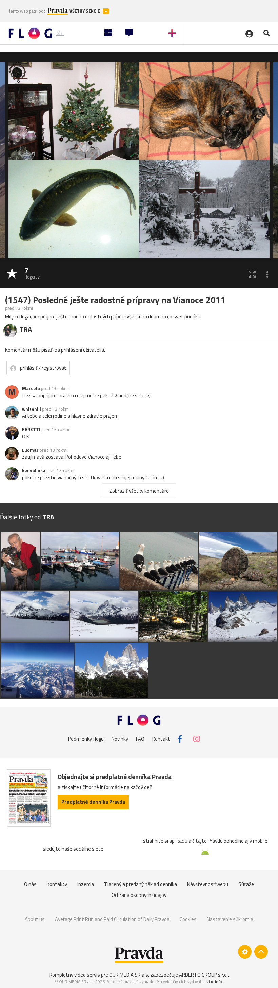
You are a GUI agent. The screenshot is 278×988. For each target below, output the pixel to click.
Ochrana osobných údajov (139, 895)
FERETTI (31, 429)
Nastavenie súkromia (230, 919)
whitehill (31, 409)
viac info (214, 981)
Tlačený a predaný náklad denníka (140, 884)
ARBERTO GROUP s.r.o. (203, 975)
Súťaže (246, 884)
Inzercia (85, 884)
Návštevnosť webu (207, 884)
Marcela (31, 388)
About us (35, 919)
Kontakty (57, 884)
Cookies (188, 919)
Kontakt (161, 739)
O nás (30, 884)
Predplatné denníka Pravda (93, 802)
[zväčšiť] (252, 273)
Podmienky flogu (86, 739)
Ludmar (30, 450)
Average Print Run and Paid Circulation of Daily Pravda (112, 919)
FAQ (140, 739)
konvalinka (33, 470)
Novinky (120, 739)
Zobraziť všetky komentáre (139, 491)
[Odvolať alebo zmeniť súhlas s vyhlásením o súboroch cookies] (245, 952)
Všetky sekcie (85, 11)
